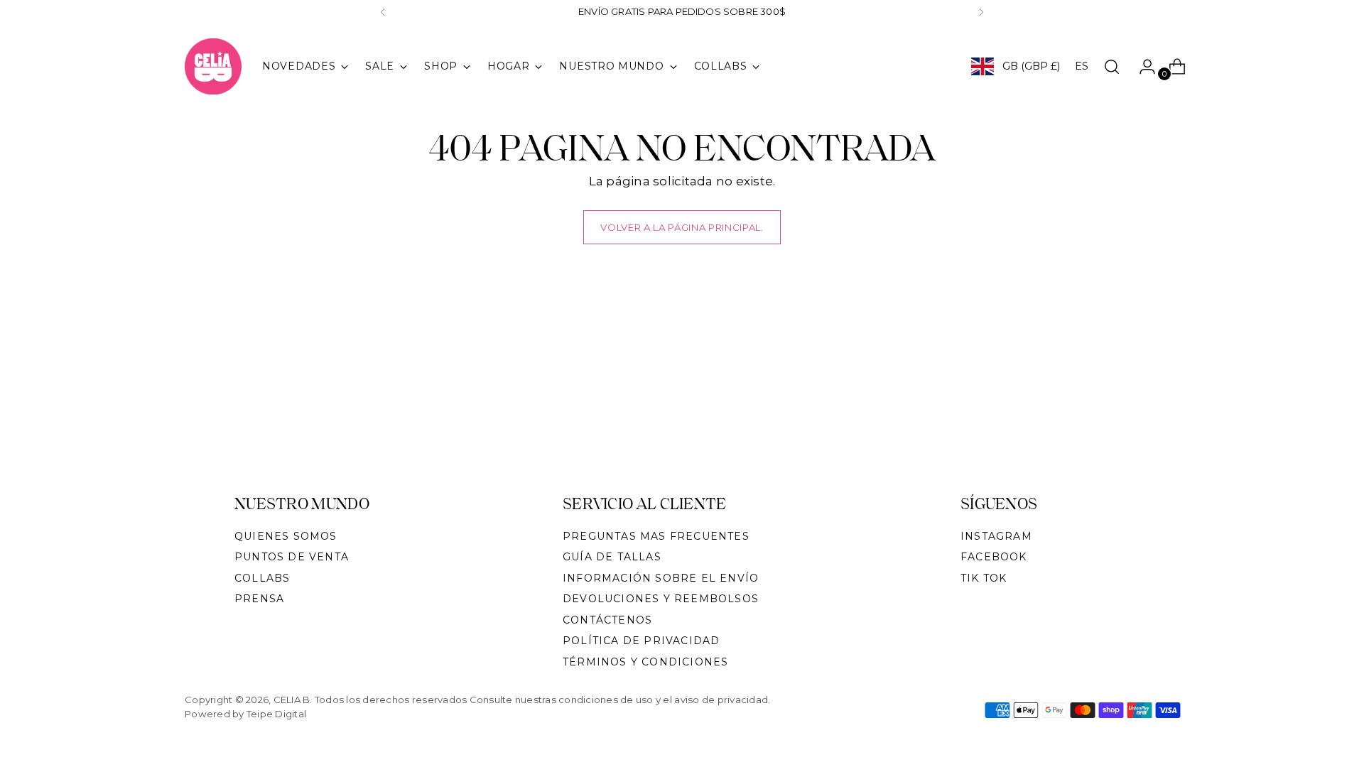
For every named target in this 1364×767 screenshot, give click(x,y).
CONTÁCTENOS (607, 620)
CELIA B (292, 699)
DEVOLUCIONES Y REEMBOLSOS (661, 598)
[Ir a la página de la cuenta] (1141, 67)
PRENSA (259, 598)
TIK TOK (983, 578)
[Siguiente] (981, 12)
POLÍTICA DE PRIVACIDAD (641, 640)
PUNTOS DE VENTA (291, 556)
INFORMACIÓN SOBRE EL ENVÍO (661, 578)
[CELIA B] (213, 66)
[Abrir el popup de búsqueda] (1112, 67)
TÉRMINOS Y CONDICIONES (645, 662)
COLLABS (262, 578)
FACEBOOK (993, 556)
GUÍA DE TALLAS (612, 556)
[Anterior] (383, 12)
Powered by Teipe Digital (245, 713)
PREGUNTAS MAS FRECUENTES (656, 536)
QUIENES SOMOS (285, 536)
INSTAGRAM (996, 536)
